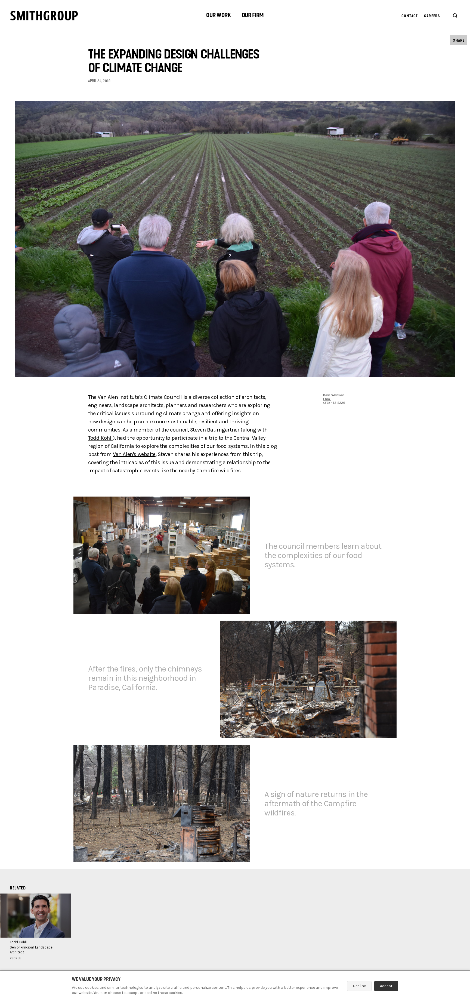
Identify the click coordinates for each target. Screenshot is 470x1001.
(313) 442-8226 (334, 403)
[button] (218, 16)
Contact (409, 16)
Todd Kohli (100, 438)
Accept (386, 986)
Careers (432, 16)
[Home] (44, 15)
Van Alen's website (134, 454)
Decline (359, 986)
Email (327, 399)
